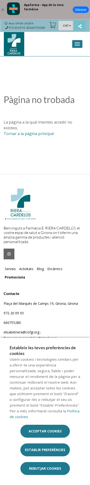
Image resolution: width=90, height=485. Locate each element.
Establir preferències (45, 449)
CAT (66, 25)
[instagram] (9, 254)
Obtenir (80, 9)
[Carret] (52, 25)
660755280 (12, 322)
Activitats (26, 269)
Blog (40, 269)
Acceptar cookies (45, 431)
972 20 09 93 (14, 313)
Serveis (10, 269)
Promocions (15, 277)
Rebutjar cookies (45, 468)
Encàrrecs (54, 269)
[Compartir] (79, 26)
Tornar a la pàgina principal (29, 133)
